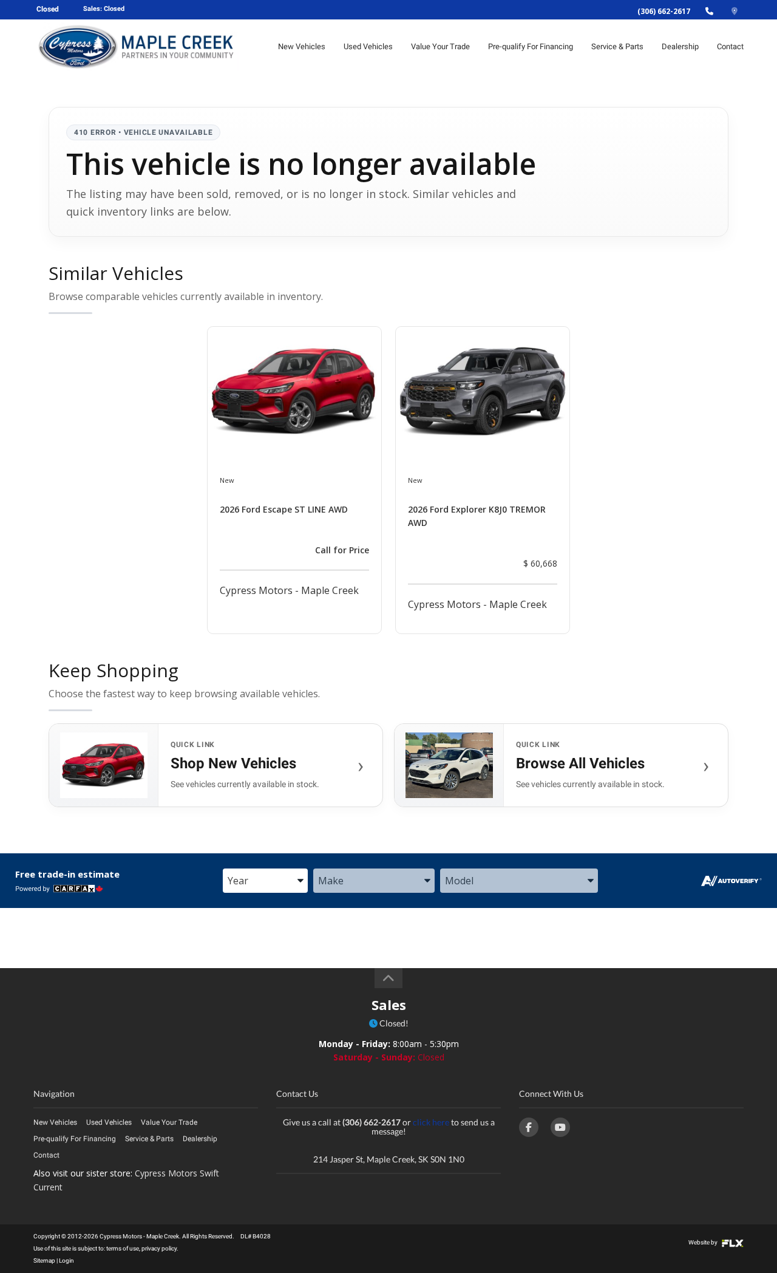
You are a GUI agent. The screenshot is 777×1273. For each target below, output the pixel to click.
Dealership (680, 46)
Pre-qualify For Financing (530, 46)
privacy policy (159, 1248)
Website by (703, 1242)
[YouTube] (560, 1127)
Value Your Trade (440, 46)
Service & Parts (617, 46)
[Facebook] (528, 1127)
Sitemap (44, 1260)
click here (431, 1122)
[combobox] (265, 881)
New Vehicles (301, 46)
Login (66, 1260)
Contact (730, 46)
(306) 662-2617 (663, 11)
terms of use (122, 1248)
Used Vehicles (368, 46)
